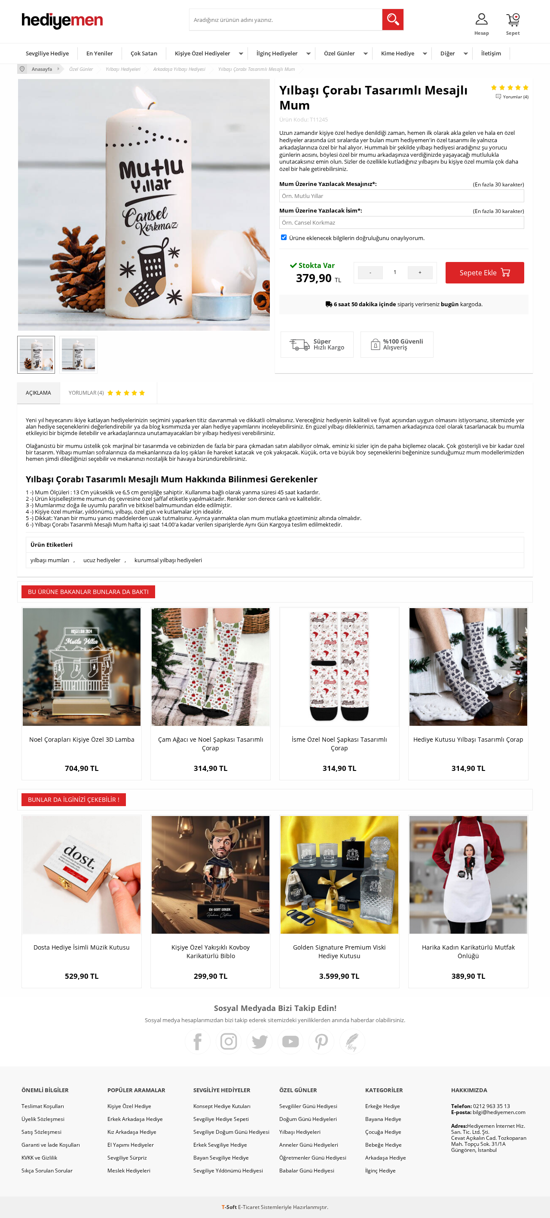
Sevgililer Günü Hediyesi (308, 1106)
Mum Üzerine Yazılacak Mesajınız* (327, 184)
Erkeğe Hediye (382, 1106)
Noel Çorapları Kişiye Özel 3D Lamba (81, 739)
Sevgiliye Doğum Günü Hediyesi (231, 1132)
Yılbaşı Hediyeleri (300, 1132)
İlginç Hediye (380, 1170)
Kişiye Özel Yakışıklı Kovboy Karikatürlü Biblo (210, 951)
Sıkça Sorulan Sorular (47, 1170)
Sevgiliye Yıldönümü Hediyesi (228, 1170)
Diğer (447, 53)
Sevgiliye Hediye (47, 53)
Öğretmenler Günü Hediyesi (312, 1157)
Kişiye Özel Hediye (129, 1106)
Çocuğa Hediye (383, 1132)
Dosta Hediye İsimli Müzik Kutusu (82, 947)
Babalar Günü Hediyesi (306, 1170)
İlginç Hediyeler (277, 53)
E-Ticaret (249, 1207)
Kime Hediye (397, 53)
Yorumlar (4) (516, 97)
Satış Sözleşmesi (41, 1132)
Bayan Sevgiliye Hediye (221, 1157)
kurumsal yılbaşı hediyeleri (168, 560)
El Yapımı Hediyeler (130, 1144)
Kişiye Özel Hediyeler (202, 53)
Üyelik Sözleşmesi (42, 1119)
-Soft (230, 1207)
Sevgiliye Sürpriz (127, 1157)
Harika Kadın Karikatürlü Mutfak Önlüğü (468, 951)
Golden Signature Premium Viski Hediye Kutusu (339, 951)
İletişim (491, 53)
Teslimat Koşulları (42, 1106)
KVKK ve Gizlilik (39, 1157)
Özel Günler (339, 53)
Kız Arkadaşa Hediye (131, 1132)
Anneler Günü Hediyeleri (308, 1144)
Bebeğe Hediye (383, 1144)
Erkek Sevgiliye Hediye (220, 1144)
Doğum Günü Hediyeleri (308, 1119)
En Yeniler (99, 53)
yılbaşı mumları (50, 560)
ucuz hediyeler (101, 560)
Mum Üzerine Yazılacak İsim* (320, 210)
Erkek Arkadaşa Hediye (135, 1119)
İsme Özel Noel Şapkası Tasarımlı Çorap (339, 743)
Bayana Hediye (383, 1119)
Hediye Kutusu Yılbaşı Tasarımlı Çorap (468, 739)
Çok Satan (144, 53)
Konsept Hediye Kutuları (222, 1106)
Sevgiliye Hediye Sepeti (221, 1119)
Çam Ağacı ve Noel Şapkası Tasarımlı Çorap (210, 743)
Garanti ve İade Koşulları (50, 1144)
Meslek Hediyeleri (128, 1170)
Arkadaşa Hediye (385, 1157)
